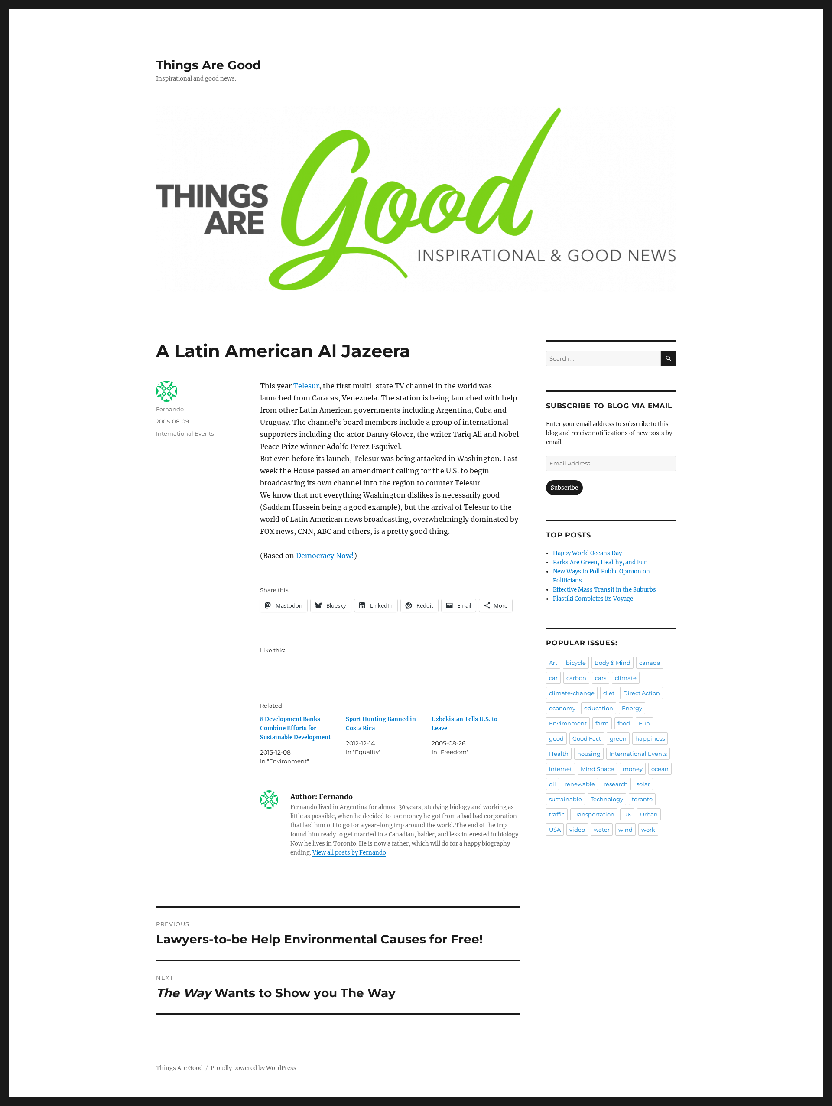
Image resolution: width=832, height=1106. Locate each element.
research (616, 784)
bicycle (576, 662)
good (556, 738)
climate (626, 677)
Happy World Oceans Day (587, 553)
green (618, 738)
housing (589, 753)
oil (552, 784)
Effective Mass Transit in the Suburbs (604, 589)
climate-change (572, 693)
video (577, 829)
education (598, 708)
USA (555, 829)
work (648, 829)
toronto (642, 799)
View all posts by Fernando (349, 852)
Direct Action (641, 693)
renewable (580, 784)
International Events (185, 433)
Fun (644, 723)
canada (649, 662)
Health (559, 753)
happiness (650, 738)
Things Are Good (208, 65)
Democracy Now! (325, 555)
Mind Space (597, 768)
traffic (557, 814)
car (553, 677)
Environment (568, 723)
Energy (632, 708)
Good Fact (586, 738)
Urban (649, 814)
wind (625, 829)
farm (602, 723)
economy (562, 708)
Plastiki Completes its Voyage (593, 598)
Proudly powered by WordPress (253, 1068)
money (633, 768)
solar (643, 784)
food (624, 723)
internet (560, 768)
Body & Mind (612, 662)
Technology (607, 799)
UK (627, 814)
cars (600, 677)
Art (553, 662)
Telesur (306, 385)
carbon (576, 677)
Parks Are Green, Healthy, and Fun (600, 562)
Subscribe (564, 487)
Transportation (593, 814)
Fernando (170, 409)
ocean (660, 768)
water (602, 829)
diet (608, 693)
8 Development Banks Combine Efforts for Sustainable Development (295, 728)
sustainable (565, 799)
